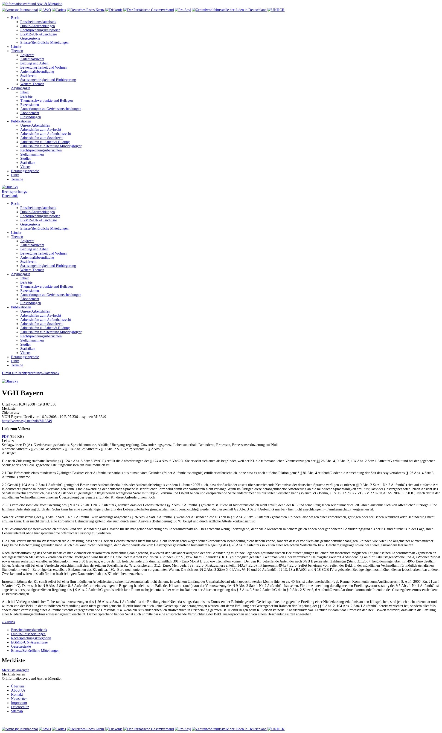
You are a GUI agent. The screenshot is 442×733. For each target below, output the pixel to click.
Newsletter (19, 699)
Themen (17, 51)
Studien (25, 158)
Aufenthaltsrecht (32, 59)
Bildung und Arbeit (34, 63)
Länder (16, 47)
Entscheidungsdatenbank (38, 22)
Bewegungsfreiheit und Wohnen (43, 67)
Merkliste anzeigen (15, 670)
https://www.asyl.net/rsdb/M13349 (27, 421)
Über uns (17, 686)
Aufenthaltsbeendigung (37, 71)
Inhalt (24, 92)
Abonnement (29, 113)
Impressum (19, 703)
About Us (18, 690)
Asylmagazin (20, 88)
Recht (15, 18)
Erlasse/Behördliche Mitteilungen (44, 42)
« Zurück (8, 622)
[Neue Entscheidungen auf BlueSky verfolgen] (221, 187)
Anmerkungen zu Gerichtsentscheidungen (50, 109)
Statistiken (27, 163)
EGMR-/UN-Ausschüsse (38, 34)
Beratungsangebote (25, 171)
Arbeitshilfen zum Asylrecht (40, 129)
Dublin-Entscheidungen (37, 26)
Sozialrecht (28, 76)
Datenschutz (20, 707)
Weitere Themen (32, 84)
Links (15, 175)
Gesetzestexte (30, 38)
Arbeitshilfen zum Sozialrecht (41, 138)
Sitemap (17, 711)
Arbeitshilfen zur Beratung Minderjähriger (50, 146)
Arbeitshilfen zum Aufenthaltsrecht (45, 134)
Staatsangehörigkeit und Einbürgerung (48, 80)
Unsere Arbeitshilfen (35, 125)
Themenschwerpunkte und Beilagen (46, 100)
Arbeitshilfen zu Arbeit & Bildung (45, 142)
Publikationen (21, 121)
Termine (17, 179)
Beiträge (26, 96)
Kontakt (17, 694)
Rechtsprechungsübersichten (41, 150)
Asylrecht (27, 55)
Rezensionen (29, 105)
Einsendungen (30, 117)
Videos (25, 167)
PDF (5, 436)
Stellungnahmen (32, 154)
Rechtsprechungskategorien (40, 30)
